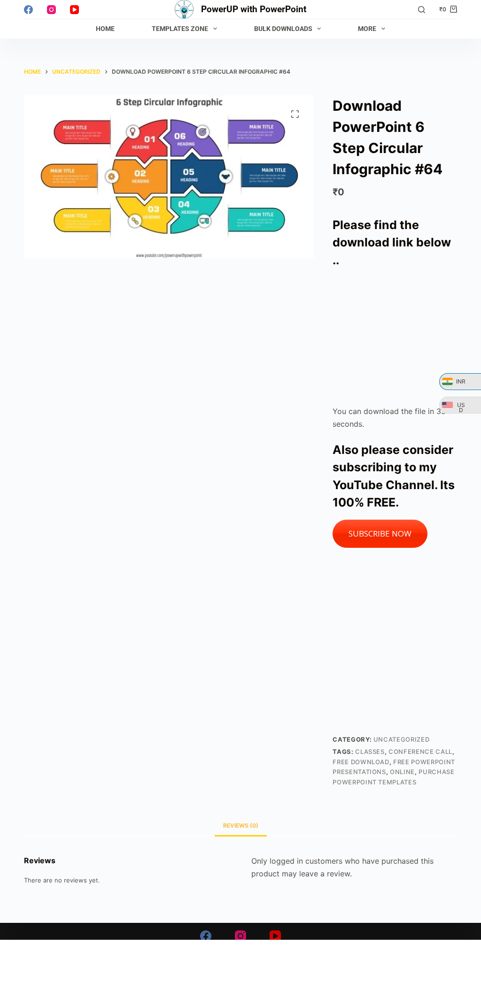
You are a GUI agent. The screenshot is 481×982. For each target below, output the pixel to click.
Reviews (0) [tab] (240, 825)
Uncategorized (401, 739)
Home (105, 28)
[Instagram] (51, 9)
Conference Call (420, 751)
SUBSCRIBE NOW (380, 533)
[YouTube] (74, 9)
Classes (370, 751)
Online (402, 771)
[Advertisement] (395, 337)
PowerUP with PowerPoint (253, 9)
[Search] (421, 9)
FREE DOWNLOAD (361, 762)
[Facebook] (28, 9)
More (367, 28)
